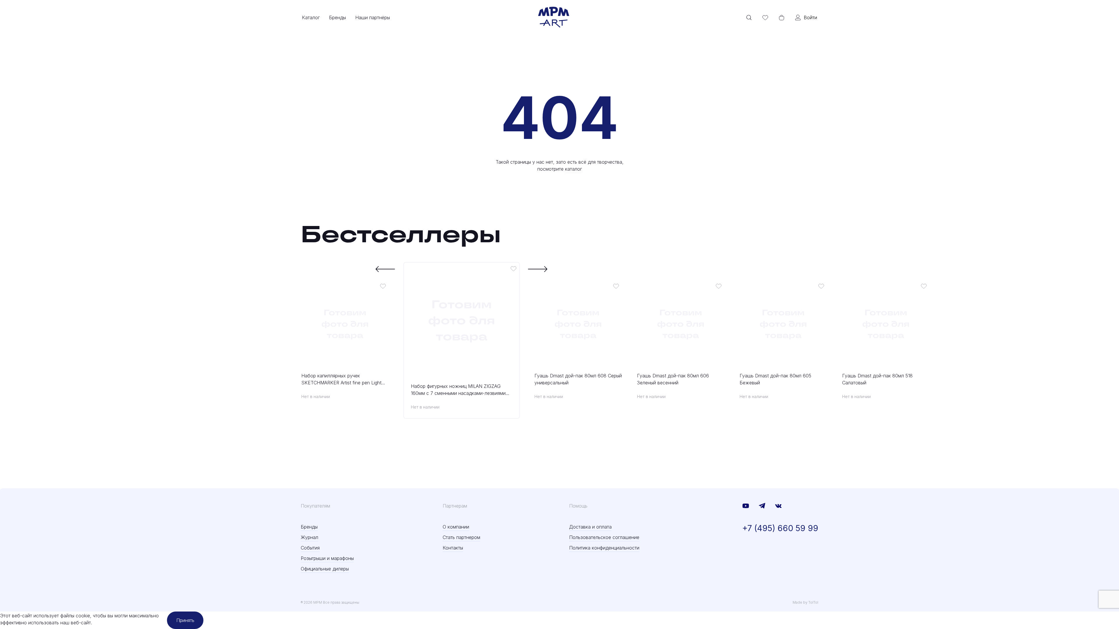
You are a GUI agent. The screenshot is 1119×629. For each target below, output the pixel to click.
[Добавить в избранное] (382, 285)
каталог (573, 169)
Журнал (309, 537)
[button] (385, 269)
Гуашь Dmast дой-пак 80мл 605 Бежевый (775, 379)
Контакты (453, 548)
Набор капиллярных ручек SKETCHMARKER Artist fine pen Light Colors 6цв (341, 379)
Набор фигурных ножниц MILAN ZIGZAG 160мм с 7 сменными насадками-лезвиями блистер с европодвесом (458, 390)
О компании (456, 527)
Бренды (337, 17)
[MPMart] (553, 17)
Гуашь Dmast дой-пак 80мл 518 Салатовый (877, 379)
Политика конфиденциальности (604, 548)
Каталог (311, 17)
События (310, 548)
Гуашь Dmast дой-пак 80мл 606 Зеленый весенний (673, 379)
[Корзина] (781, 17)
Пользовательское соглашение (604, 537)
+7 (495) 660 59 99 (780, 528)
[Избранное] (765, 17)
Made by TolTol (805, 602)
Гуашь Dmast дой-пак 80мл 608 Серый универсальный (578, 379)
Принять (185, 620)
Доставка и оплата (590, 527)
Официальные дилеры (325, 569)
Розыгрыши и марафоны (327, 558)
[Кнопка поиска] (749, 17)
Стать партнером (461, 537)
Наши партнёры (372, 17)
